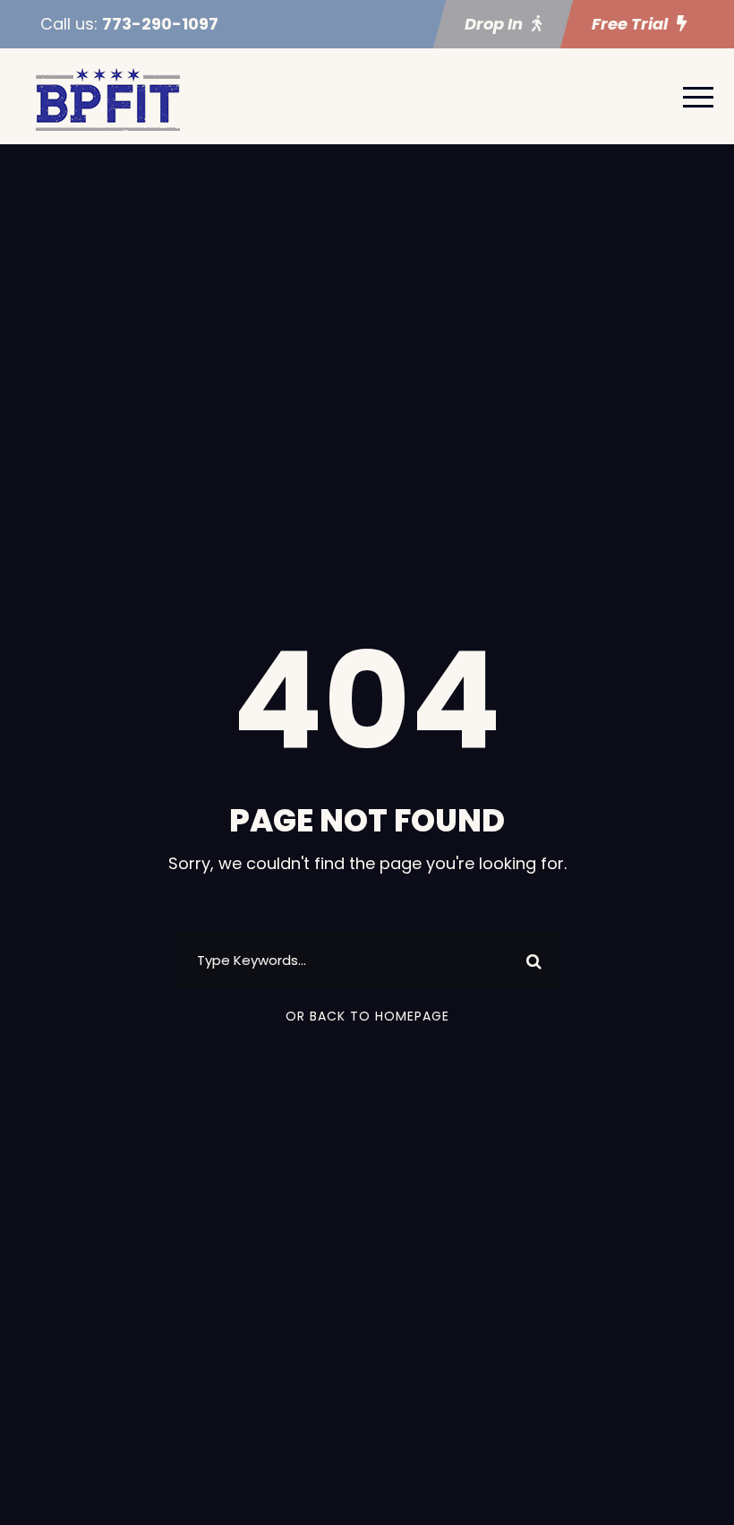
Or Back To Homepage (367, 1016)
